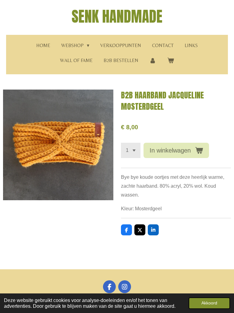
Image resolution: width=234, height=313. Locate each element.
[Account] (152, 61)
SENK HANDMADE (117, 17)
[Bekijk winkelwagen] (170, 61)
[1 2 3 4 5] (130, 150)
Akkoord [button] (209, 302)
